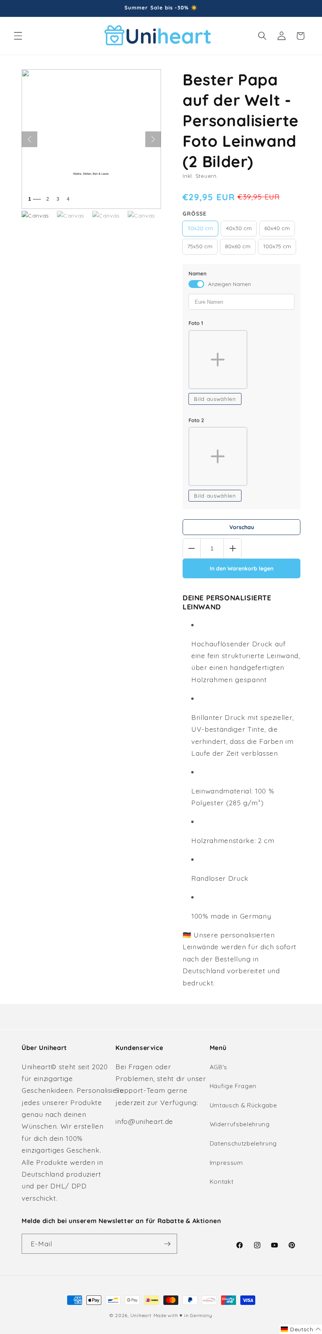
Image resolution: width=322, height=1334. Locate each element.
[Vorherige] (29, 139)
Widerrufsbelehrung (240, 1124)
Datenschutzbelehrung (243, 1143)
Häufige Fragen (233, 1086)
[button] (18, 35)
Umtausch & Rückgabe (243, 1105)
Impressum (226, 1162)
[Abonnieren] (167, 1244)
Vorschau (241, 527)
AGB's (218, 1067)
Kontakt (222, 1181)
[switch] (196, 284)
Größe (195, 213)
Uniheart (141, 1315)
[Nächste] (153, 139)
